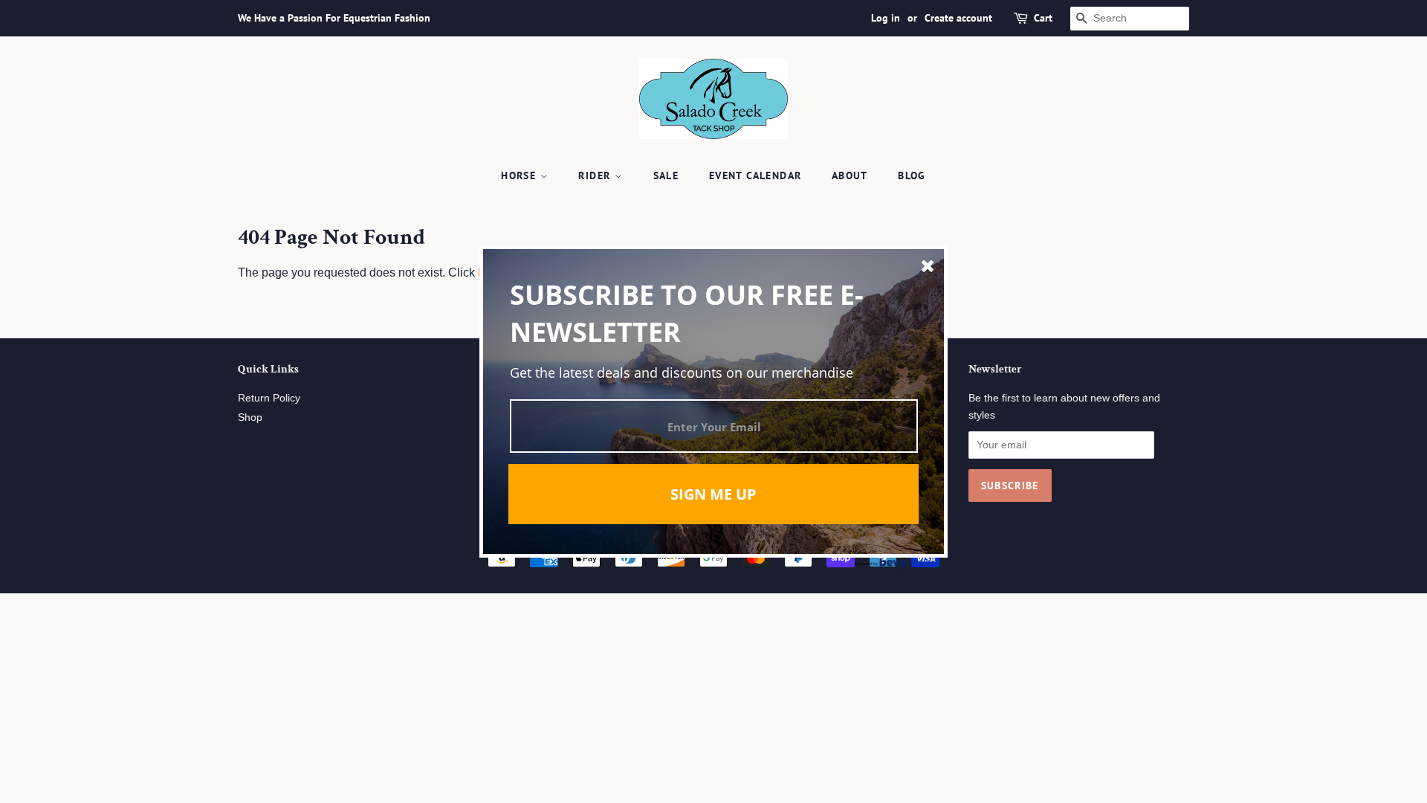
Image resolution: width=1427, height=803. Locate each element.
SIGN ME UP (713, 494)
